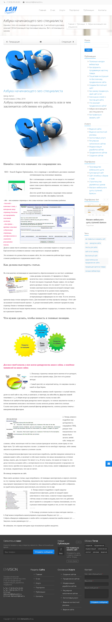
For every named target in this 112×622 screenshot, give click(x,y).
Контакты (102, 10)
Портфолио (74, 10)
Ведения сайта (95, 129)
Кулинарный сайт (96, 173)
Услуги (62, 10)
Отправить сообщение (44, 552)
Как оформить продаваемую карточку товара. (98, 70)
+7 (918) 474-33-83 (13, 2)
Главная (42, 10)
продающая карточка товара (95, 267)
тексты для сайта (91, 247)
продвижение (99, 545)
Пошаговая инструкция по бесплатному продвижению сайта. (98, 79)
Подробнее (90, 225)
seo (86, 243)
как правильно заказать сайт (95, 239)
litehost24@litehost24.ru (33, 2)
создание (89, 545)
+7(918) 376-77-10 (15, 590)
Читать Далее (72, 561)
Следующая (67, 42)
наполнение (102, 549)
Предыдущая (14, 42)
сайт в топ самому (91, 251)
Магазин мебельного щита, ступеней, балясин (98, 190)
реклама (96, 552)
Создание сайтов (96, 155)
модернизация (91, 549)
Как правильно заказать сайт (73, 549)
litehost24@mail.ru (18, 596)
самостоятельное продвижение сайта (92, 261)
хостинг (88, 552)
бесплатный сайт (91, 256)
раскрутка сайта (95, 243)
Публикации (88, 10)
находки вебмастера (92, 271)
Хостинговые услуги (97, 138)
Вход (31, 619)
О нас (52, 10)
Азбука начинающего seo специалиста (33, 91)
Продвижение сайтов (98, 152)
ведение (104, 552)
